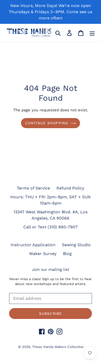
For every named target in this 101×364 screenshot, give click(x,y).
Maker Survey (42, 253)
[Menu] (92, 33)
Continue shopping (46, 123)
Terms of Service (33, 188)
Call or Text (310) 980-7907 (50, 226)
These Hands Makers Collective (58, 347)
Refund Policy (70, 188)
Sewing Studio (76, 244)
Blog (67, 253)
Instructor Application (33, 244)
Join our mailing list (50, 269)
